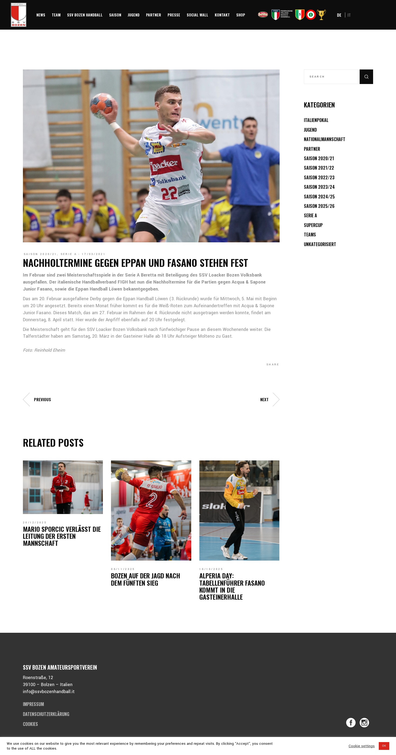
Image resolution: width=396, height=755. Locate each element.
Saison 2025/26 (319, 206)
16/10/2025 (211, 569)
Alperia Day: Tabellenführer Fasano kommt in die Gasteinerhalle (232, 586)
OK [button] (384, 746)
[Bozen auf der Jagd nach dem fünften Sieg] (151, 510)
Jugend (310, 130)
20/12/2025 (35, 523)
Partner (312, 149)
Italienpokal (316, 120)
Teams (310, 234)
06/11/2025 (123, 569)
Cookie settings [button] (362, 746)
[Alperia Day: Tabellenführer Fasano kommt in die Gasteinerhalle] (239, 510)
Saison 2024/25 (319, 196)
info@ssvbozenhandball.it (49, 691)
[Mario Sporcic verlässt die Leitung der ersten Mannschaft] (63, 487)
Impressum (33, 704)
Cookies (30, 724)
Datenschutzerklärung (46, 714)
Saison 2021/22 (319, 168)
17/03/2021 (94, 254)
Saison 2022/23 (319, 177)
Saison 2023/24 (319, 187)
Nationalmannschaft (324, 139)
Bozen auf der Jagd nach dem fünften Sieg (145, 579)
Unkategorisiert (320, 244)
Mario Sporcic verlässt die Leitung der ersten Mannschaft (62, 536)
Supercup (313, 225)
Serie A (69, 254)
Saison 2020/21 (40, 254)
